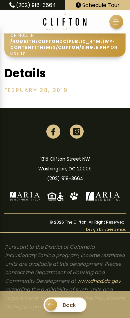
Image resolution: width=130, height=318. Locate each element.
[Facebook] (53, 132)
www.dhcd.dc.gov (99, 281)
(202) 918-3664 (35, 5)
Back (68, 305)
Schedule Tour (100, 5)
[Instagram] (77, 132)
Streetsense (114, 229)
